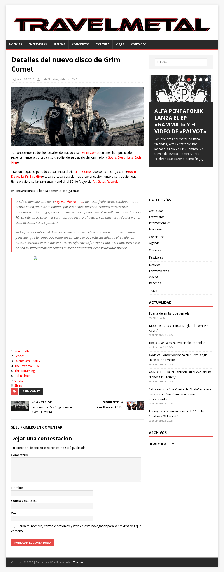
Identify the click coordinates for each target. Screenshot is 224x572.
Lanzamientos (159, 271)
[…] (201, 159)
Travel (153, 291)
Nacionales (157, 229)
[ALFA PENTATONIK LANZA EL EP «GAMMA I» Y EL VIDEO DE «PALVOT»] (181, 88)
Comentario (19, 455)
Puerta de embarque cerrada (169, 313)
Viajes (120, 44)
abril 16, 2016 (25, 79)
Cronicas (155, 250)
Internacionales (160, 223)
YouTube (102, 44)
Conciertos (80, 44)
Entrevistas (38, 44)
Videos (64, 79)
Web (14, 513)
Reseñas (59, 44)
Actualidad (156, 211)
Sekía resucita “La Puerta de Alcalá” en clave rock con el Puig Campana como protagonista (180, 394)
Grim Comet (31, 391)
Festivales (156, 257)
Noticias (15, 44)
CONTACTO (138, 44)
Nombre (17, 488)
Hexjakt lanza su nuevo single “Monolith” (177, 343)
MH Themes (75, 562)
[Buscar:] (181, 62)
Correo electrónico (24, 501)
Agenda (154, 243)
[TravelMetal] (112, 37)
